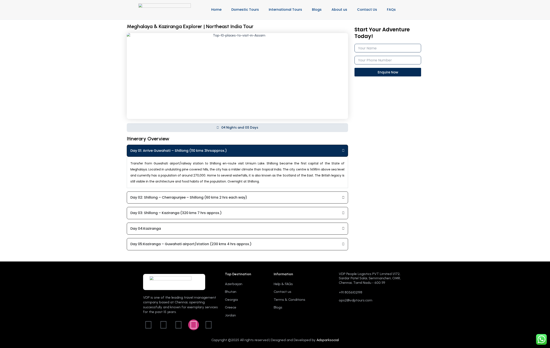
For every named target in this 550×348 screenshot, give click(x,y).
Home (216, 9)
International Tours (285, 9)
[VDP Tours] (164, 9)
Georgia (231, 300)
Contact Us (367, 9)
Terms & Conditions (289, 300)
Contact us (282, 292)
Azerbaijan (233, 284)
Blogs (317, 9)
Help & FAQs (283, 284)
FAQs (391, 9)
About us (339, 9)
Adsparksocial (327, 340)
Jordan (230, 315)
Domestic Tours (245, 9)
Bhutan (230, 292)
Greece (230, 307)
